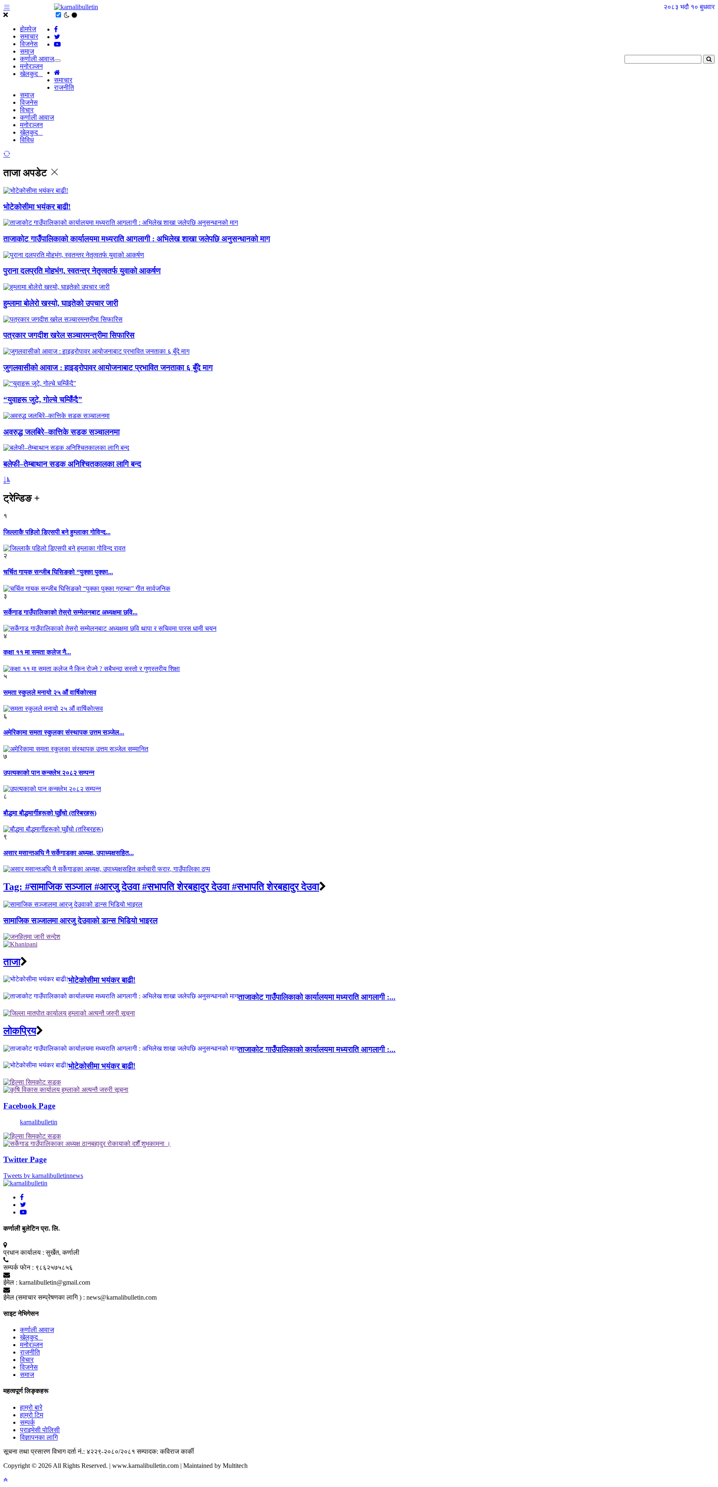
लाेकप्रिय (19, 1030)
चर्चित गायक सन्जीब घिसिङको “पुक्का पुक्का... (58, 571)
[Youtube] (23, 1212)
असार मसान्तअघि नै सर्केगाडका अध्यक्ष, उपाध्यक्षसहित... (68, 852)
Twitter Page (25, 1159)
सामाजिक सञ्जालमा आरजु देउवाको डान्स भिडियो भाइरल (80, 920)
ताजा (11, 961)
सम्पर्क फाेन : (18, 1267)
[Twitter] (23, 1204)
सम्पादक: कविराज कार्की (165, 1451)
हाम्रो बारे (31, 1407)
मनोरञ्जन (31, 66)
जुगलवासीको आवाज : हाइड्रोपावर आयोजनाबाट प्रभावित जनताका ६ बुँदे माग (108, 367)
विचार (27, 109)
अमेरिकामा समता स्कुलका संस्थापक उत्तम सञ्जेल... (63, 732)
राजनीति (64, 87)
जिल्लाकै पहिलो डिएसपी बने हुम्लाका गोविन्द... (57, 532)
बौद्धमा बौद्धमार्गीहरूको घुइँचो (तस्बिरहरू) (49, 812)
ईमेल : (10, 1282)
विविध (27, 139)
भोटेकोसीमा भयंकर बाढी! (37, 206)
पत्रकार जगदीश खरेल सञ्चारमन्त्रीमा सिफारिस (69, 335)
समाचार (29, 36)
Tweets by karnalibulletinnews (43, 1175)
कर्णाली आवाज (37, 58)
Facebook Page (29, 1105)
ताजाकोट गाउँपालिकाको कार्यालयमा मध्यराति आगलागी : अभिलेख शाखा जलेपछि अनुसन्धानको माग (136, 238)
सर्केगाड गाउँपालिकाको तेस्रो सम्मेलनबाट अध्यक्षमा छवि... (70, 612)
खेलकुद (31, 73)
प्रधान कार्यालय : (23, 1252)
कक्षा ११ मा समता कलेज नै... (37, 652)
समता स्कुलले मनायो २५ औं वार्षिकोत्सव (49, 692)
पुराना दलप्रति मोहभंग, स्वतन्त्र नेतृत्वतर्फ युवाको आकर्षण (82, 270)
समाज (27, 51)
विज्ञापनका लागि (39, 1437)
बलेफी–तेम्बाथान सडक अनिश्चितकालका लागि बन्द (72, 464)
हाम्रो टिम (31, 1414)
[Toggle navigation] (57, 60)
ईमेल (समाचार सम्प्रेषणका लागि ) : (44, 1297)
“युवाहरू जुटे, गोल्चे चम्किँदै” (42, 399)
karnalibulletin (38, 1122)
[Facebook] (22, 1197)
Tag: (161, 886)
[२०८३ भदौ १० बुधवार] (76, 6)
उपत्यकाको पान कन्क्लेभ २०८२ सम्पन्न (48, 772)
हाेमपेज (28, 28)
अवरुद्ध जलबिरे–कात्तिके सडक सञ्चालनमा (61, 432)
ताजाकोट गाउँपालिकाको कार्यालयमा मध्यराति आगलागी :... (317, 997)
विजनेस (29, 43)
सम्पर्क (27, 1422)
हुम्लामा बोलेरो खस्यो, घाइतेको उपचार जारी (60, 303)
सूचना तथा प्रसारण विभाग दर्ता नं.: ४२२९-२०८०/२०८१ (69, 1451)
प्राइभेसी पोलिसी (40, 1429)
